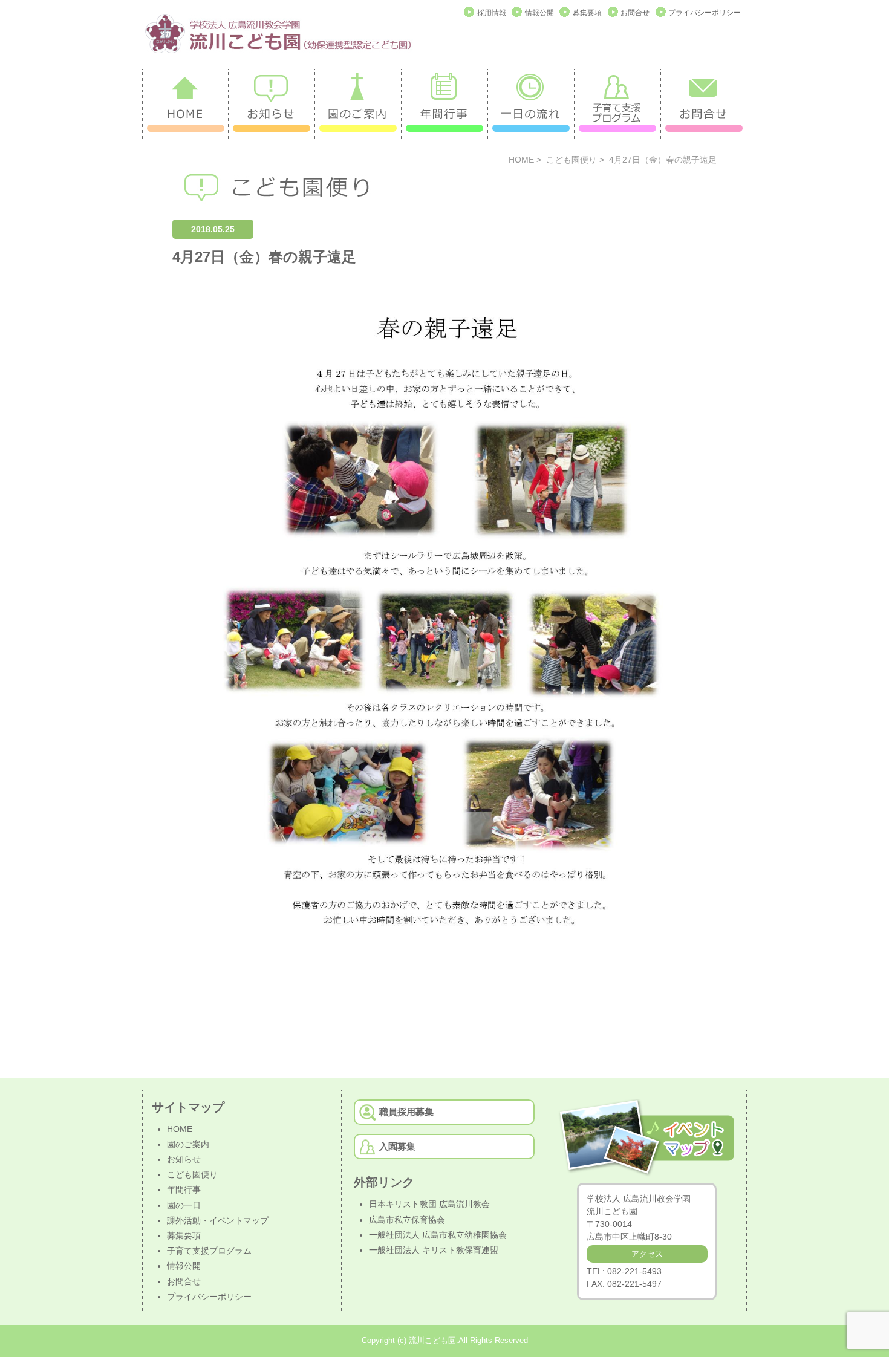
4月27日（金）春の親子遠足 (264, 257)
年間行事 (184, 1189)
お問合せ (635, 12)
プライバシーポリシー (704, 12)
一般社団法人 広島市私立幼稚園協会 (438, 1235)
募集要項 (587, 12)
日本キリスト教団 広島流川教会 (429, 1204)
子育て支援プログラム (209, 1250)
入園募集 (397, 1146)
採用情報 (491, 12)
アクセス (647, 1253)
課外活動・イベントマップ (218, 1220)
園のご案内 (188, 1144)
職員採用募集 (406, 1112)
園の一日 (184, 1205)
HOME (521, 159)
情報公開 (539, 12)
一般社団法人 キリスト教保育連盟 (433, 1250)
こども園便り (571, 159)
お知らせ (184, 1159)
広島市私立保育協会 (407, 1220)
